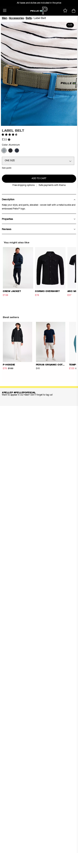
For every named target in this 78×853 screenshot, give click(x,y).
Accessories (16, 18)
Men (4, 18)
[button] (5, 10)
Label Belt (40, 18)
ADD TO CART (39, 178)
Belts (29, 18)
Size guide (6, 168)
